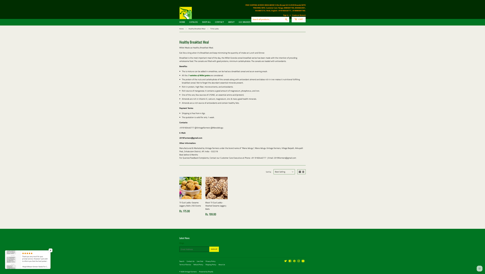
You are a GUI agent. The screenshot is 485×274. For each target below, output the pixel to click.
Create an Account (299, 15)
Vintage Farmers (191, 271)
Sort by (268, 171)
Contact (219, 22)
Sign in (285, 15)
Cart (300, 19)
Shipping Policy (210, 264)
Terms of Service (185, 264)
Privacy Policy (210, 261)
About (231, 22)
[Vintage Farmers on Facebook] (290, 261)
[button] (50, 250)
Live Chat (200, 261)
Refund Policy (198, 264)
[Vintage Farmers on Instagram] (298, 261)
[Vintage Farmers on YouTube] (303, 261)
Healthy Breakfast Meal (197, 28)
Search (181, 261)
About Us (222, 264)
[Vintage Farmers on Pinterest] (294, 261)
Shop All (206, 22)
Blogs (181, 243)
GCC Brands (244, 22)
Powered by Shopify (206, 271)
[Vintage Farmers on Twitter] (285, 261)
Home (182, 22)
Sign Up (214, 249)
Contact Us (190, 261)
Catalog (193, 22)
